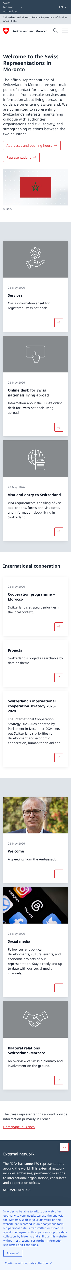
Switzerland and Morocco (29, 31)
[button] (64, 1147)
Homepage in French (19, 1127)
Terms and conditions (23, 1245)
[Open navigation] (65, 31)
